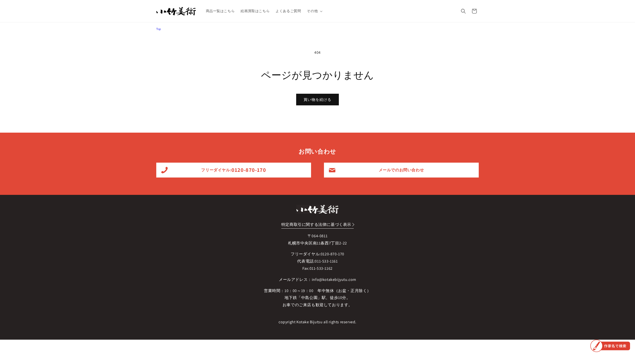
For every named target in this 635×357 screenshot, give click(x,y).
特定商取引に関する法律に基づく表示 (316, 224)
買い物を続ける (317, 99)
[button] (314, 11)
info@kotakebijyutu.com (334, 279)
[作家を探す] (610, 346)
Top (158, 29)
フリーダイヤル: (233, 169)
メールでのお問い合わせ (401, 170)
